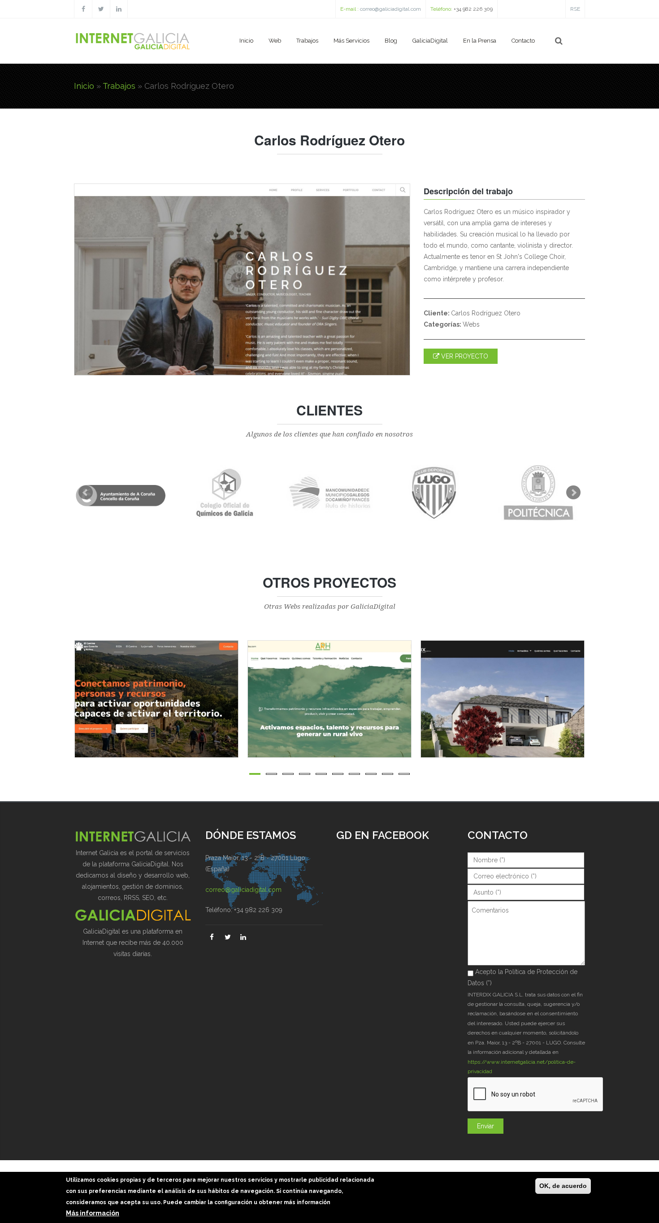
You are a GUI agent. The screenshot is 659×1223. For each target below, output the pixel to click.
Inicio (246, 40)
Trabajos (307, 40)
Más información (92, 1213)
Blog (391, 40)
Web (275, 40)
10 (404, 774)
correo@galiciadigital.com (390, 9)
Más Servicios (351, 40)
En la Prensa (479, 40)
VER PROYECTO (463, 356)
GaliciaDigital (430, 40)
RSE (575, 9)
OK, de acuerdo (563, 1185)
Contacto (523, 40)
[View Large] (237, 699)
